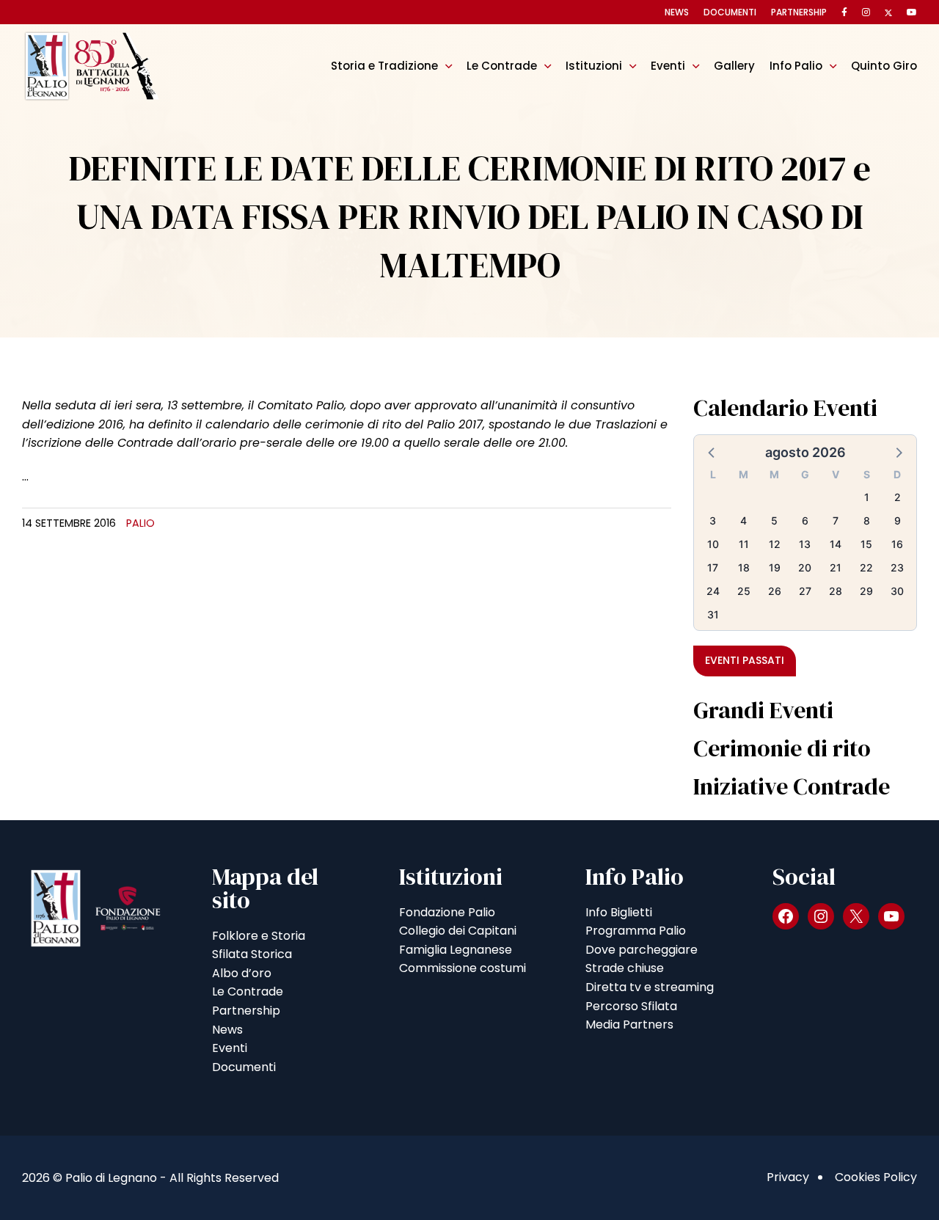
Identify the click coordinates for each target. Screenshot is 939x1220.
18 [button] (744, 567)
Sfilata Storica (252, 954)
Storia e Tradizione (384, 65)
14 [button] (835, 544)
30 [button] (897, 591)
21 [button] (835, 567)
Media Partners (629, 1024)
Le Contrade (502, 65)
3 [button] (712, 520)
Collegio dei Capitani (457, 930)
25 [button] (743, 591)
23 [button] (897, 567)
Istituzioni (594, 65)
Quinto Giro (884, 65)
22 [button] (866, 567)
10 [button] (713, 544)
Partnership (799, 12)
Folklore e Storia (258, 935)
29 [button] (866, 591)
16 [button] (897, 544)
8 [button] (866, 520)
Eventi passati (744, 660)
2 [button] (897, 497)
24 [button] (713, 591)
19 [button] (775, 567)
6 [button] (805, 520)
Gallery (734, 65)
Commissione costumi (462, 968)
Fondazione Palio (447, 912)
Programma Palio (635, 930)
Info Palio (796, 65)
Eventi (668, 65)
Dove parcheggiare (641, 949)
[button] (712, 452)
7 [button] (835, 520)
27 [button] (805, 591)
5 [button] (774, 520)
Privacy (788, 1177)
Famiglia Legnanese (455, 949)
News (677, 12)
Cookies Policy (876, 1177)
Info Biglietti (618, 912)
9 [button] (897, 520)
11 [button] (744, 544)
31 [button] (713, 614)
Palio (140, 523)
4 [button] (743, 520)
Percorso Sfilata (631, 1006)
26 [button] (774, 591)
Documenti (730, 12)
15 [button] (866, 544)
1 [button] (866, 497)
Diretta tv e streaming (649, 987)
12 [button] (775, 544)
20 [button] (804, 567)
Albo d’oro (241, 973)
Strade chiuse (624, 968)
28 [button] (835, 591)
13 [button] (805, 544)
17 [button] (712, 567)
